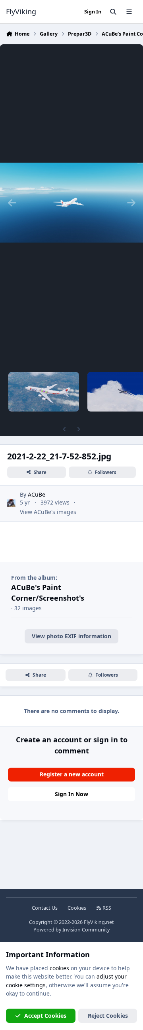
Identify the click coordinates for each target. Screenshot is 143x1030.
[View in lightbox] (71, 202)
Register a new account (72, 774)
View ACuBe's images (48, 512)
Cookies (77, 908)
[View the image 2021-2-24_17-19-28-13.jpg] (43, 392)
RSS (106, 908)
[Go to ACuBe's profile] (11, 503)
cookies (59, 968)
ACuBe (36, 494)
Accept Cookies (45, 1015)
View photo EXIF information (71, 636)
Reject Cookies (108, 1015)
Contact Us (45, 908)
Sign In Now (71, 794)
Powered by (71, 929)
